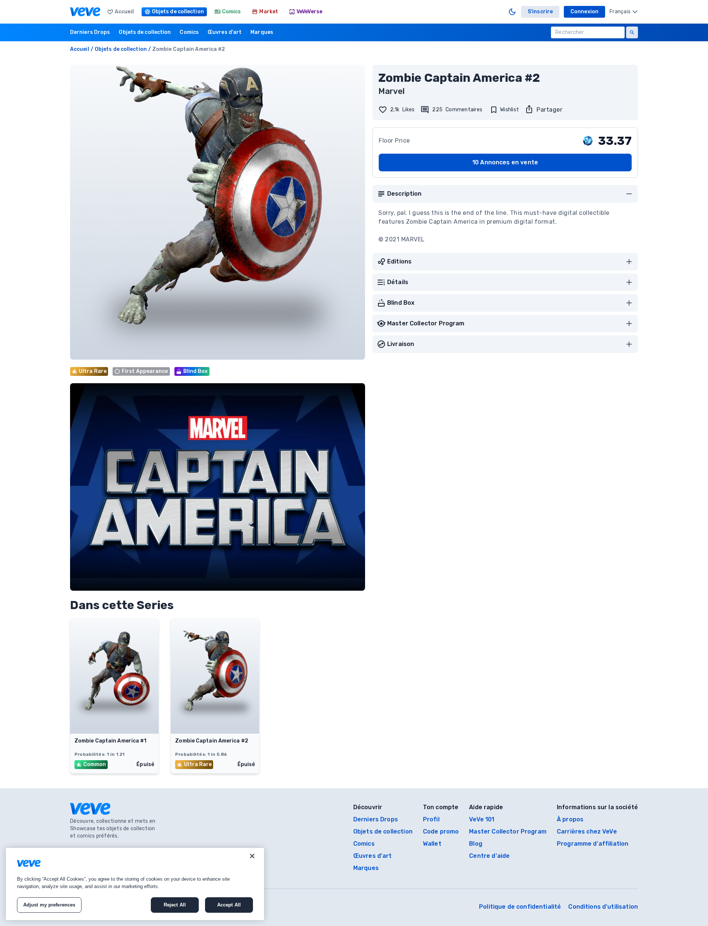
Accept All (229, 905)
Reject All (175, 905)
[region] (135, 884)
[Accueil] (85, 11)
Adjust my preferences (49, 905)
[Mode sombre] (512, 11)
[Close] (252, 856)
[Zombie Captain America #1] (114, 731)
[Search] (632, 32)
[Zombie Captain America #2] (215, 731)
